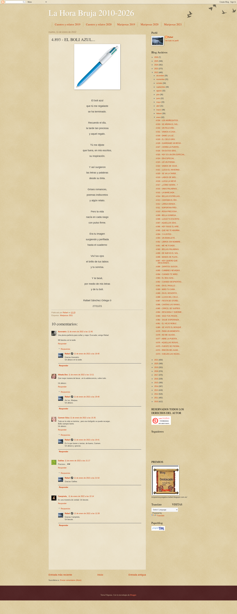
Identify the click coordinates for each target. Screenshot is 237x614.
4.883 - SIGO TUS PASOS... (167, 316)
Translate (160, 516)
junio (158, 98)
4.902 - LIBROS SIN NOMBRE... (169, 242)
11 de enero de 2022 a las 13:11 (81, 375)
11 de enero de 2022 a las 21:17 (77, 461)
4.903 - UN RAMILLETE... (166, 238)
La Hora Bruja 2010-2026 (91, 12)
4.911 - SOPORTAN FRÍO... (167, 208)
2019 (156, 367)
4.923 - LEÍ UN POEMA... (166, 162)
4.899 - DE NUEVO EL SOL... (168, 253)
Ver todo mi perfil (172, 41)
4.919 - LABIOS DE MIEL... (167, 177)
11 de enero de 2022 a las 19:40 (86, 354)
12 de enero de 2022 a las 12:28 (87, 513)
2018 (156, 371)
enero (158, 117)
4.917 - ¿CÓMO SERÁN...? (167, 185)
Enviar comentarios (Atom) (70, 580)
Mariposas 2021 (173, 24)
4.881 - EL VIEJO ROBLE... (167, 323)
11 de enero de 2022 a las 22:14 (81, 496)
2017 (156, 375)
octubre (159, 83)
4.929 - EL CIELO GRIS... (166, 139)
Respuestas (65, 349)
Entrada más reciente (60, 574)
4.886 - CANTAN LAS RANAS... (168, 305)
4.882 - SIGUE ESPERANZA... (168, 320)
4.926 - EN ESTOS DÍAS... (166, 151)
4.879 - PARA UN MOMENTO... (168, 331)
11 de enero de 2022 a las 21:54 (86, 478)
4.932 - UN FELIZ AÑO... (166, 128)
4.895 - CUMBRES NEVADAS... (168, 270)
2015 (156, 383)
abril (158, 106)
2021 (156, 360)
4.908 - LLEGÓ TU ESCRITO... (168, 219)
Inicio (100, 574)
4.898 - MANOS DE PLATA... (167, 257)
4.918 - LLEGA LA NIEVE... (167, 181)
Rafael (67, 354)
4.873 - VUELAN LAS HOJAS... (168, 354)
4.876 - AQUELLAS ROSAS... (168, 343)
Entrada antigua (137, 574)
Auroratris (62, 332)
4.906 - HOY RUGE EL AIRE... (168, 227)
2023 (156, 69)
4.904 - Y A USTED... (164, 234)
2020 (156, 364)
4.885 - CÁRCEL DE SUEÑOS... (169, 308)
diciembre (160, 76)
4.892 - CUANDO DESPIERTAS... (169, 282)
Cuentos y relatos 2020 (99, 24)
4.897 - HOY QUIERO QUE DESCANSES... (167, 262)
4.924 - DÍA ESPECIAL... (166, 158)
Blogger (133, 595)
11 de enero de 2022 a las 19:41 (86, 440)
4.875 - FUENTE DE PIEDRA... (168, 346)
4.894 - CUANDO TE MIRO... (167, 274)
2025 (156, 61)
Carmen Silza (63, 418)
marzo (159, 110)
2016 (156, 379)
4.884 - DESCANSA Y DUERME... (169, 312)
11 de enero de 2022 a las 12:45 (80, 332)
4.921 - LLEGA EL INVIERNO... (168, 170)
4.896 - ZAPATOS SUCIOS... (167, 267)
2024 (156, 65)
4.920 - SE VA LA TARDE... (167, 173)
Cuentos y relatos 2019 (67, 24)
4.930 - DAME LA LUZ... (165, 136)
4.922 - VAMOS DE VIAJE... (167, 166)
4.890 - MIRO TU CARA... (166, 289)
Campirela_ (63, 496)
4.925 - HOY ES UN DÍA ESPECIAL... (171, 155)
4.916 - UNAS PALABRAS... (167, 189)
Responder (62, 344)
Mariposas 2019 (126, 24)
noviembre (160, 79)
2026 (156, 57)
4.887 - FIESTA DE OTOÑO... (168, 301)
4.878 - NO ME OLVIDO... (166, 335)
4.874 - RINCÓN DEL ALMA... (168, 350)
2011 (156, 398)
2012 (156, 394)
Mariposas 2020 (149, 24)
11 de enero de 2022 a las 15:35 (83, 418)
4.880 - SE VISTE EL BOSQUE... (169, 327)
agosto (159, 91)
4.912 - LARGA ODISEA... (166, 204)
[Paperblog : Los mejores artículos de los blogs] (158, 530)
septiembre (161, 87)
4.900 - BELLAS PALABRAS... (168, 249)
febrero (159, 113)
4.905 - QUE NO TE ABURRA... (168, 230)
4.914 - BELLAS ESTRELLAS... (168, 196)
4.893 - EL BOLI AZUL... (165, 278)
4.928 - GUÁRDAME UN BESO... (169, 143)
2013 (156, 390)
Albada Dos (63, 375)
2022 (156, 72)
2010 (156, 402)
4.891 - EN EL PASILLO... (166, 286)
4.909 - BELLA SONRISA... (167, 215)
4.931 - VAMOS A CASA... (166, 132)
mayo (158, 102)
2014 (156, 386)
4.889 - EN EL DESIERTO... (167, 293)
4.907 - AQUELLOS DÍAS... (167, 223)
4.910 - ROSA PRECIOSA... (167, 211)
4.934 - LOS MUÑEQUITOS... (168, 120)
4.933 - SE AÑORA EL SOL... (167, 124)
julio (158, 95)
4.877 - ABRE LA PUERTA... (167, 339)
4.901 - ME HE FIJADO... (166, 246)
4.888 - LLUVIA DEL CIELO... (167, 297)
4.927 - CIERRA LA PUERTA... (168, 147)
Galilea (61, 461)
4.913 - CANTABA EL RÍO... (167, 200)
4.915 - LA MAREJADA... (166, 193)
